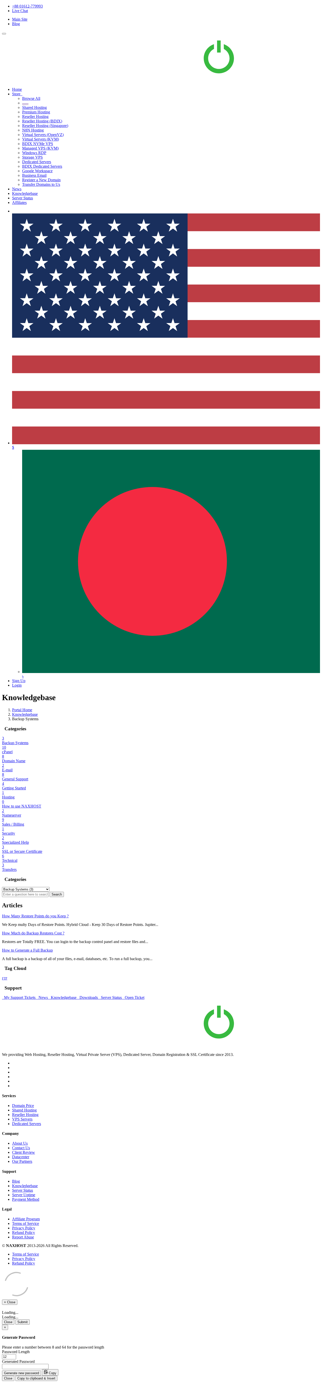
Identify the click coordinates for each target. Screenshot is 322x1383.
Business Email (34, 175)
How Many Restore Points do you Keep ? (35, 916)
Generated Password (18, 1361)
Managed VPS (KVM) (40, 148)
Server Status (22, 198)
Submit (22, 1322)
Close (8, 1322)
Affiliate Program (26, 1219)
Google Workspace (37, 171)
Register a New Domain (41, 180)
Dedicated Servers (36, 162)
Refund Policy (23, 1232)
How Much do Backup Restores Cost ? (33, 933)
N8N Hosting (33, 130)
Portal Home (22, 710)
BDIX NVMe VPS (37, 144)
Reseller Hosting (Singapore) (45, 125)
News (16, 189)
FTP (4, 978)
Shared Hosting (34, 107)
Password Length (16, 1352)
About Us (20, 1143)
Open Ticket (133, 997)
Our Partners (22, 1161)
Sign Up (18, 681)
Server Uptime (23, 1195)
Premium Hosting (36, 112)
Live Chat (20, 11)
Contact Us (21, 1148)
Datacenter (20, 1157)
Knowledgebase (25, 193)
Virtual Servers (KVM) (40, 139)
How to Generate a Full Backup (27, 950)
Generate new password (21, 1373)
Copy (52, 1373)
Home (17, 89)
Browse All (31, 98)
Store (17, 94)
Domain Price (23, 1105)
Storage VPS (32, 157)
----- (25, 103)
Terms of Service (25, 1223)
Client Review (23, 1152)
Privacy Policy (23, 1228)
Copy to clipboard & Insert (36, 1378)
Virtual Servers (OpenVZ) (43, 134)
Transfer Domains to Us (41, 184)
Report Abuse (23, 1237)
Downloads (88, 997)
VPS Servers (22, 1119)
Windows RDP (34, 153)
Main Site (19, 19)
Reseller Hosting (35, 116)
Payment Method (25, 1199)
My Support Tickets (19, 997)
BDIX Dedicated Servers (42, 166)
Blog (16, 24)
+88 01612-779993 (27, 6)
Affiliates (19, 202)
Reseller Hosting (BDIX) (42, 121)
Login (17, 685)
